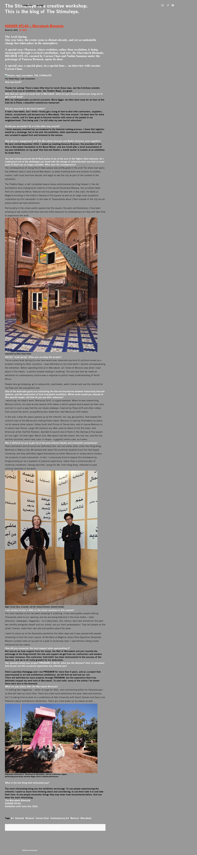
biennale (19, 818)
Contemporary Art (59, 818)
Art (12, 818)
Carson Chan (42, 818)
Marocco (74, 818)
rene (24, 30)
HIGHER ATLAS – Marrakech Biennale (34, 26)
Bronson (29, 818)
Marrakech (86, 818)
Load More (55, 827)
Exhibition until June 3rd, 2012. (21, 806)
